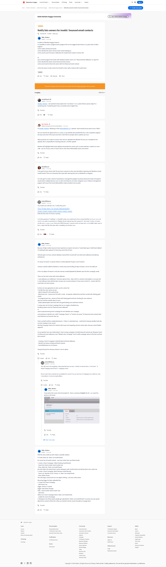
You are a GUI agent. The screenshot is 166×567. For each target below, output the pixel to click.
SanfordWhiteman (46, 201)
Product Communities (30, 7)
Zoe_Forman (45, 124)
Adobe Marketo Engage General (55, 7)
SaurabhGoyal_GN (46, 99)
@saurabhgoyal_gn (65, 128)
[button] (135, 8)
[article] (69, 107)
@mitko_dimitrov (42, 104)
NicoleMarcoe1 (45, 166)
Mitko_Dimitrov (46, 37)
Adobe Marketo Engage (42, 7)
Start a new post (81, 86)
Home (23, 7)
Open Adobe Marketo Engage (119, 16)
